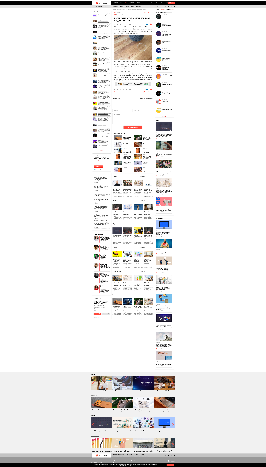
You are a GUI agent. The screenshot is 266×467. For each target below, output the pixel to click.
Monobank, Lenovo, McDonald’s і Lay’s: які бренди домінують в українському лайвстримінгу (104, 86)
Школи (132, 6)
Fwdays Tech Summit (167, 84)
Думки (138, 2)
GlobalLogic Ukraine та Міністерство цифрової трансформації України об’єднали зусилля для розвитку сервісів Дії (104, 108)
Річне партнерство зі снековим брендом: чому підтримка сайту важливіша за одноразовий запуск (122, 430)
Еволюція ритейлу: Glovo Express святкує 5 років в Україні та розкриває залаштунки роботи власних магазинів (104, 114)
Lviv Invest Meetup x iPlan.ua (166, 42)
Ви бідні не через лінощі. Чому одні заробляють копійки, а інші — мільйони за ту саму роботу (164, 345)
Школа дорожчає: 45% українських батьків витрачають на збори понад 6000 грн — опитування (104, 48)
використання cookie (143, 464)
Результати (106, 313)
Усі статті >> (142, 176)
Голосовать (97, 313)
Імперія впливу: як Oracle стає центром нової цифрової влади (163, 364)
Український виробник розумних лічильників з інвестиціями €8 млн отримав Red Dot (104, 97)
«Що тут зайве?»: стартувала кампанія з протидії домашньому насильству (103, 53)
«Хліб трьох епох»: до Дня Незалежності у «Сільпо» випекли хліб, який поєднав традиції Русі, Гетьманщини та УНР (104, 21)
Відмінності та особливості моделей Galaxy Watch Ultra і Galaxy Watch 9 (147, 171)
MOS (141, 456)
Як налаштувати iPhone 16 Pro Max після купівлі (147, 138)
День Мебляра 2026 (167, 75)
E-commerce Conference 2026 (166, 93)
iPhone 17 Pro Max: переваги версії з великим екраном (127, 157)
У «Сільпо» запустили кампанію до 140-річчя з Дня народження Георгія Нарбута (104, 130)
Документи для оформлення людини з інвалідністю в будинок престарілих (102, 194)
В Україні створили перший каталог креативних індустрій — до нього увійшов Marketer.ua (104, 146)
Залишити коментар (133, 127)
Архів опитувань (97, 317)
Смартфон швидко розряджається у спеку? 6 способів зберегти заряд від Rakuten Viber (127, 152)
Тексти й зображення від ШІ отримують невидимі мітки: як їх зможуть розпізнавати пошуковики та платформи (104, 81)
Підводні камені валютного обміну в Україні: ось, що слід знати (101, 215)
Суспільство (132, 2)
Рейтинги (138, 6)
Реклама (136, 454)
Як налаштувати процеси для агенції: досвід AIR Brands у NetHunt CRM (163, 233)
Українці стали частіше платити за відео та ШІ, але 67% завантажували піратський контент (104, 119)
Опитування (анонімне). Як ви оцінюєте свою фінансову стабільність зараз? (101, 302)
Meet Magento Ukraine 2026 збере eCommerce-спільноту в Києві (166, 35)
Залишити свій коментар (146, 98)
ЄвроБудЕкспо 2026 (167, 109)
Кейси (93, 416)
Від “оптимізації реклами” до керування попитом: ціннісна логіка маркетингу (163, 288)
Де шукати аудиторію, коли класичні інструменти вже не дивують (143, 430)
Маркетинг (115, 2)
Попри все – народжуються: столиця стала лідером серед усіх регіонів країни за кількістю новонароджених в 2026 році (101, 222)
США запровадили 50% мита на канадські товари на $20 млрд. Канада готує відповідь (101, 186)
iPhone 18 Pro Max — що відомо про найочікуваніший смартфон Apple (127, 145)
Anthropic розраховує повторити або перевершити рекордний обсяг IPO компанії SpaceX (101, 207)
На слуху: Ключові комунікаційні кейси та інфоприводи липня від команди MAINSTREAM (164, 135)
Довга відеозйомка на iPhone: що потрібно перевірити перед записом (164, 410)
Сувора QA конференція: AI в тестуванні (166, 25)
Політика (146, 456)
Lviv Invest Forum (166, 16)
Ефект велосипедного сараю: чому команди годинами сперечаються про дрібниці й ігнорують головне (143, 451)
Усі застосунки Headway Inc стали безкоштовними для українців (103, 26)
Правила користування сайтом (120, 456)
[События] (167, 3)
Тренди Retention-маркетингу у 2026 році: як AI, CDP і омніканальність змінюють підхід (164, 326)
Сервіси (121, 6)
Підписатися (98, 166)
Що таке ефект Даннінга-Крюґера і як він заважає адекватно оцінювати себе (122, 451)
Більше (101, 150)
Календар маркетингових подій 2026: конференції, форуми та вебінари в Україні (104, 37)
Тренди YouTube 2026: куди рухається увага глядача (162, 251)
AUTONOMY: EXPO (166, 50)
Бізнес (121, 2)
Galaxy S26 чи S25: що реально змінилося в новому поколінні (127, 164)
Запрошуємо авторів (134, 456)
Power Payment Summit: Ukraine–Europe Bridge (166, 59)
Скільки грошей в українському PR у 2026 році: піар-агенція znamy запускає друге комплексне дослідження (104, 64)
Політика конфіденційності (119, 454)
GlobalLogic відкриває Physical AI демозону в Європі (104, 125)
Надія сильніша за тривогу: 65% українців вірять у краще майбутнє (104, 42)
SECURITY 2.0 (165, 101)
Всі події (164, 116)
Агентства (115, 6)
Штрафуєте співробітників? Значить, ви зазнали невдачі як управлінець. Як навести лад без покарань (164, 307)
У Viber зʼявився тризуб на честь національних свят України (104, 15)
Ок (170, 465)
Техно (126, 2)
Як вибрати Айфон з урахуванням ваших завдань (127, 138)
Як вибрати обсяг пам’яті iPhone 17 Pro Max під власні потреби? (147, 152)
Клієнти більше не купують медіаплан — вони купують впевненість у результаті (162, 269)
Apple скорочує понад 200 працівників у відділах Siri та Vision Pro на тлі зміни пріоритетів (100, 179)
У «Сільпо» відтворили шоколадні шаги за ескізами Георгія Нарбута (103, 92)
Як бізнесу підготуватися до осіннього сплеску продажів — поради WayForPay (104, 59)
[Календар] (165, 3)
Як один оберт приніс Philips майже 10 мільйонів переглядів (163, 210)
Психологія (95, 436)
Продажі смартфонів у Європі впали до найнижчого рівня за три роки (101, 201)
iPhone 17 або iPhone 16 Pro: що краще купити (127, 170)
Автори (127, 6)
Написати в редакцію (98, 462)
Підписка (171, 2)
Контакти (142, 454)
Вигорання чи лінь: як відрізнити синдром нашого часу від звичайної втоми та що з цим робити (101, 451)
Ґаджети (94, 395)
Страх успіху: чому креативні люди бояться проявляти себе (164, 451)
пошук (161, 3)
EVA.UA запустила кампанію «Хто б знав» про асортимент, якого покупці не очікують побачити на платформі (164, 173)
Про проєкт (129, 454)
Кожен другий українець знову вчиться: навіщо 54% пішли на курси (104, 75)
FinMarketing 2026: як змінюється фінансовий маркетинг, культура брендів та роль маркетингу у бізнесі (104, 32)
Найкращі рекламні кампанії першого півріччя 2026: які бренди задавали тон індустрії (164, 191)
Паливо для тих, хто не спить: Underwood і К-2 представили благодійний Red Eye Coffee (103, 135)
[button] (152, 177)
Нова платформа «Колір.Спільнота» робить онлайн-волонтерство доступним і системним (103, 141)
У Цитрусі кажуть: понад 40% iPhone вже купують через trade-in (147, 158)
